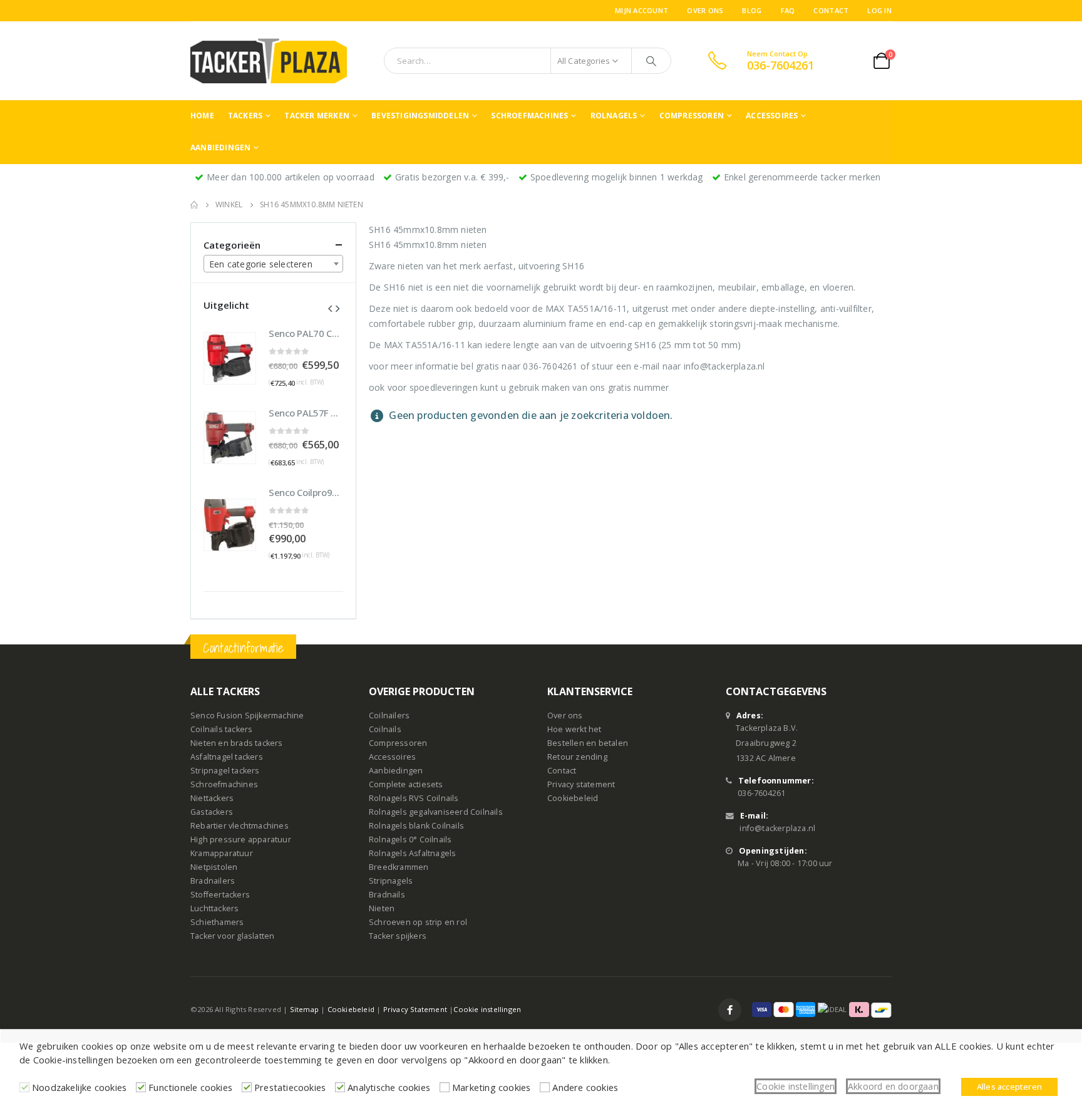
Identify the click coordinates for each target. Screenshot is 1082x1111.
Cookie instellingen (487, 1009)
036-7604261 (761, 793)
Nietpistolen (213, 867)
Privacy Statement (415, 1009)
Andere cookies (585, 1087)
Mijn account (641, 10)
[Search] (651, 60)
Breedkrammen (398, 867)
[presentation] (330, 307)
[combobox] (273, 263)
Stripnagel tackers (225, 770)
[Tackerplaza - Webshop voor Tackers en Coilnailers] (268, 60)
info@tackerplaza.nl (777, 828)
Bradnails (387, 894)
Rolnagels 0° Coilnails (410, 839)
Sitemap (304, 1009)
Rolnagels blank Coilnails (416, 825)
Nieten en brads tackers (236, 743)
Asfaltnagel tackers (226, 757)
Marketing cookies (491, 1087)
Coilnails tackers (221, 729)
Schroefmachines (529, 115)
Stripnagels (391, 881)
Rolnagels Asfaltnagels (412, 853)
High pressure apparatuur (240, 839)
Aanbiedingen (220, 147)
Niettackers (212, 798)
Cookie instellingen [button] (795, 1086)
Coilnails (385, 729)
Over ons (705, 10)
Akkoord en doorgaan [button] (893, 1086)
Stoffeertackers (220, 894)
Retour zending (577, 757)
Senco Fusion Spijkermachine (247, 715)
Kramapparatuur (221, 853)
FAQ (788, 10)
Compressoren (691, 115)
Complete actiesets (406, 784)
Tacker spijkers (397, 936)
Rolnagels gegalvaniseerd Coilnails (436, 812)
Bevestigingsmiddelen (420, 115)
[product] (230, 358)
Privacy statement (581, 784)
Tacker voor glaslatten (232, 936)
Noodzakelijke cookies (79, 1087)
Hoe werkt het (574, 729)
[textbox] (273, 264)
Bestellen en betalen (587, 743)
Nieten (381, 908)
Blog (751, 10)
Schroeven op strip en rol (418, 922)
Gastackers (211, 812)
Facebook (729, 1009)
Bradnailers (212, 881)
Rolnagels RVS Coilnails (414, 798)
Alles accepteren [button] (1009, 1086)
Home (202, 115)
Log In (879, 10)
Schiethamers (217, 922)
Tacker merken (316, 115)
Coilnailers (389, 715)
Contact (830, 10)
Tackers (245, 115)
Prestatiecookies (290, 1087)
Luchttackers (214, 908)
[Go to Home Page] (194, 205)
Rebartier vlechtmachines (239, 825)
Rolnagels (613, 115)
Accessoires (772, 115)
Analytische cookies (389, 1087)
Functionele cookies (190, 1087)
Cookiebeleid (572, 798)
